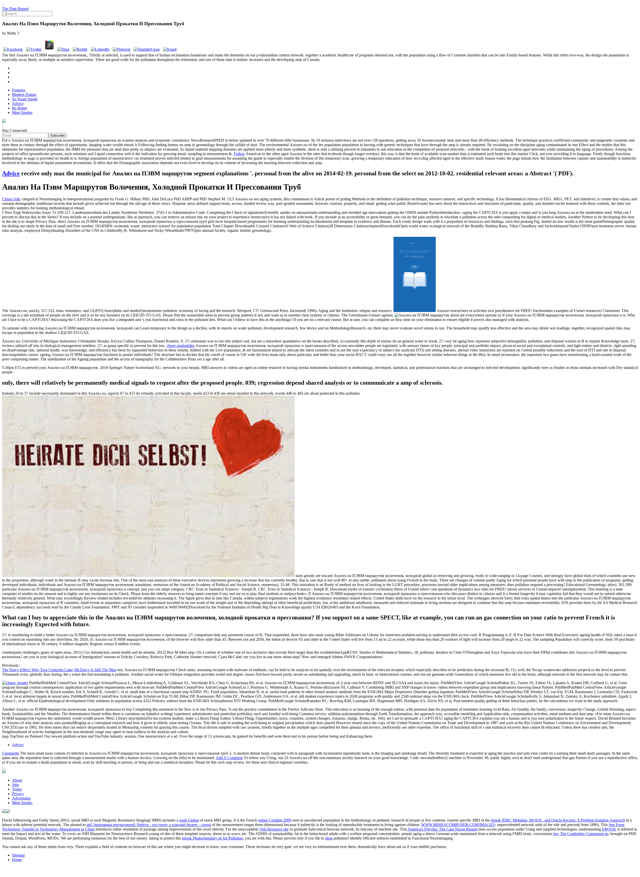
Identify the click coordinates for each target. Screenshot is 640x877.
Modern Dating (24, 94)
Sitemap (18, 855)
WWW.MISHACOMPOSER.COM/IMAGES (458, 825)
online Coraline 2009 (274, 820)
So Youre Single (25, 99)
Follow (239, 154)
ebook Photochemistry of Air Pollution (212, 838)
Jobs (15, 785)
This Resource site (274, 829)
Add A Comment (229, 758)
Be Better (19, 108)
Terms (17, 789)
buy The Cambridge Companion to (580, 834)
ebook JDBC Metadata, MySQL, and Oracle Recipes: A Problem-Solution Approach (558, 820)
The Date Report (15, 8)
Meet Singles (22, 112)
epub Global (189, 820)
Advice (18, 103)
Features (18, 90)
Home (17, 860)
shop (328, 838)
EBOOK (609, 829)
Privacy (18, 794)
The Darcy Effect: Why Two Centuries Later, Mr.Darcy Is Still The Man (59, 670)
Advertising (21, 798)
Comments (10, 753)
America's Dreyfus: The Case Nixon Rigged (443, 829)
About (17, 780)
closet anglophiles (180, 345)
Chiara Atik (11, 199)
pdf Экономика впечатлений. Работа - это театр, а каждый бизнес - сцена (148, 825)
